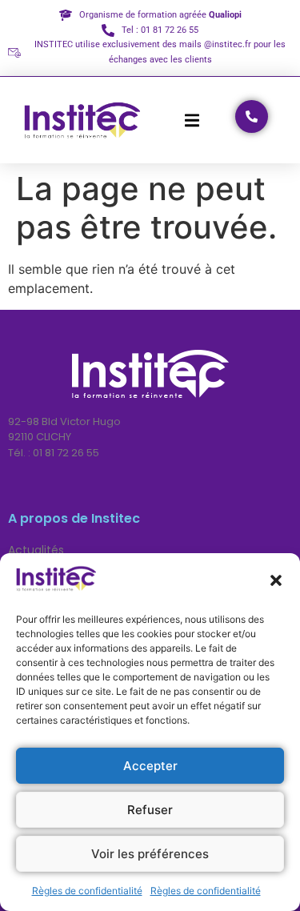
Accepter (150, 765)
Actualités (36, 550)
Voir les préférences (150, 853)
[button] (276, 580)
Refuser (150, 809)
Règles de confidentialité (87, 891)
